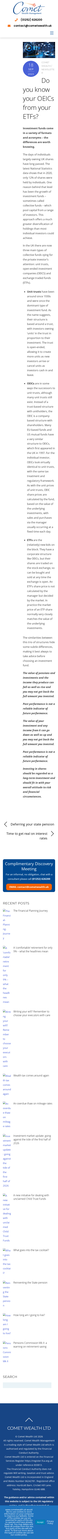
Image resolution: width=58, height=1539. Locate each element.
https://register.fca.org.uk (38, 1460)
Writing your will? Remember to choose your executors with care (31, 1013)
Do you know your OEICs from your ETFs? (38, 98)
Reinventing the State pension (30, 1282)
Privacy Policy (50, 1522)
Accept (40, 1522)
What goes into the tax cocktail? (31, 1250)
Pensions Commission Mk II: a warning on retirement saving (30, 1344)
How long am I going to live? (29, 1315)
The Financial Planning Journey (30, 910)
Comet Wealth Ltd (27, 1436)
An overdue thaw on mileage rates (32, 1103)
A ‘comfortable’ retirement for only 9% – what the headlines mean (32, 949)
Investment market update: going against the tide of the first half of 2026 (32, 1139)
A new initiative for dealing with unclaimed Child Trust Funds (31, 1197)
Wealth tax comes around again (31, 1075)
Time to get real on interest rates (26, 835)
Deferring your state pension (32, 824)
